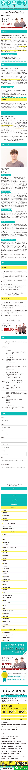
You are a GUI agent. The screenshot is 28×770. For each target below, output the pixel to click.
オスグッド (5, 571)
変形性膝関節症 (6, 587)
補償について (6, 640)
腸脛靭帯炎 (5, 573)
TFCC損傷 (5, 544)
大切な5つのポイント (8, 637)
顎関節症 (5, 560)
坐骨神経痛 (5, 616)
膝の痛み (5, 563)
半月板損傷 (5, 581)
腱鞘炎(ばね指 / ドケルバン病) (9, 547)
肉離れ (4, 534)
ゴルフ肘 (5, 550)
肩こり (4, 605)
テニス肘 (5, 552)
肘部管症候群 (6, 555)
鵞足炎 (4, 584)
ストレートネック (7, 597)
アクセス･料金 (14, 500)
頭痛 (4, 592)
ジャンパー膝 (6, 576)
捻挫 (4, 539)
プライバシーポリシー (14, 485)
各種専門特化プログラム (8, 528)
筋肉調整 (5, 510)
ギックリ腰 (5, 624)
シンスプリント (6, 579)
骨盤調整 (5, 512)
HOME (2, 15)
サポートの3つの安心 (8, 635)
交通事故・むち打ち (7, 595)
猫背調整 (5, 518)
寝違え (4, 600)
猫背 (4, 608)
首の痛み (5, 589)
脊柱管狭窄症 (6, 618)
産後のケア (5, 520)
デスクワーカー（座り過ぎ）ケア (10, 523)
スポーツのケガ (6, 537)
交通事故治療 (14, 504)
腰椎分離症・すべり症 (8, 610)
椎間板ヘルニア (6, 621)
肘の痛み (5, 558)
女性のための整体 (7, 526)
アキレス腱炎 (6, 568)
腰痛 (4, 626)
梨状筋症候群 (6, 613)
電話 (21, 719)
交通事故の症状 (6, 632)
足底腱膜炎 (5, 566)
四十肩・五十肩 (6, 602)
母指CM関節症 (6, 542)
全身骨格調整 (6, 515)
